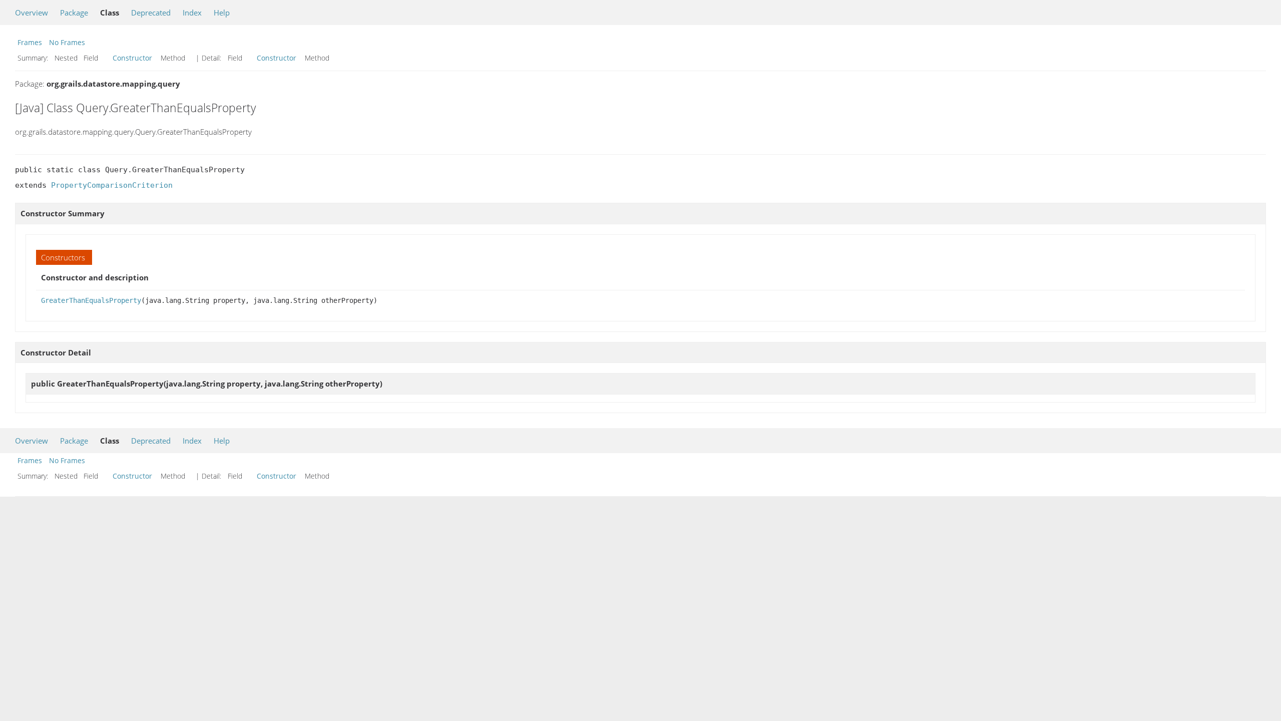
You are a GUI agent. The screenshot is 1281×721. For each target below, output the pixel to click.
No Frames (67, 42)
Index (192, 13)
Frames (30, 42)
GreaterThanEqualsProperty (91, 300)
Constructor (132, 58)
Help (222, 13)
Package (74, 13)
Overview (31, 13)
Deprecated (151, 13)
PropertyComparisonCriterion (112, 185)
